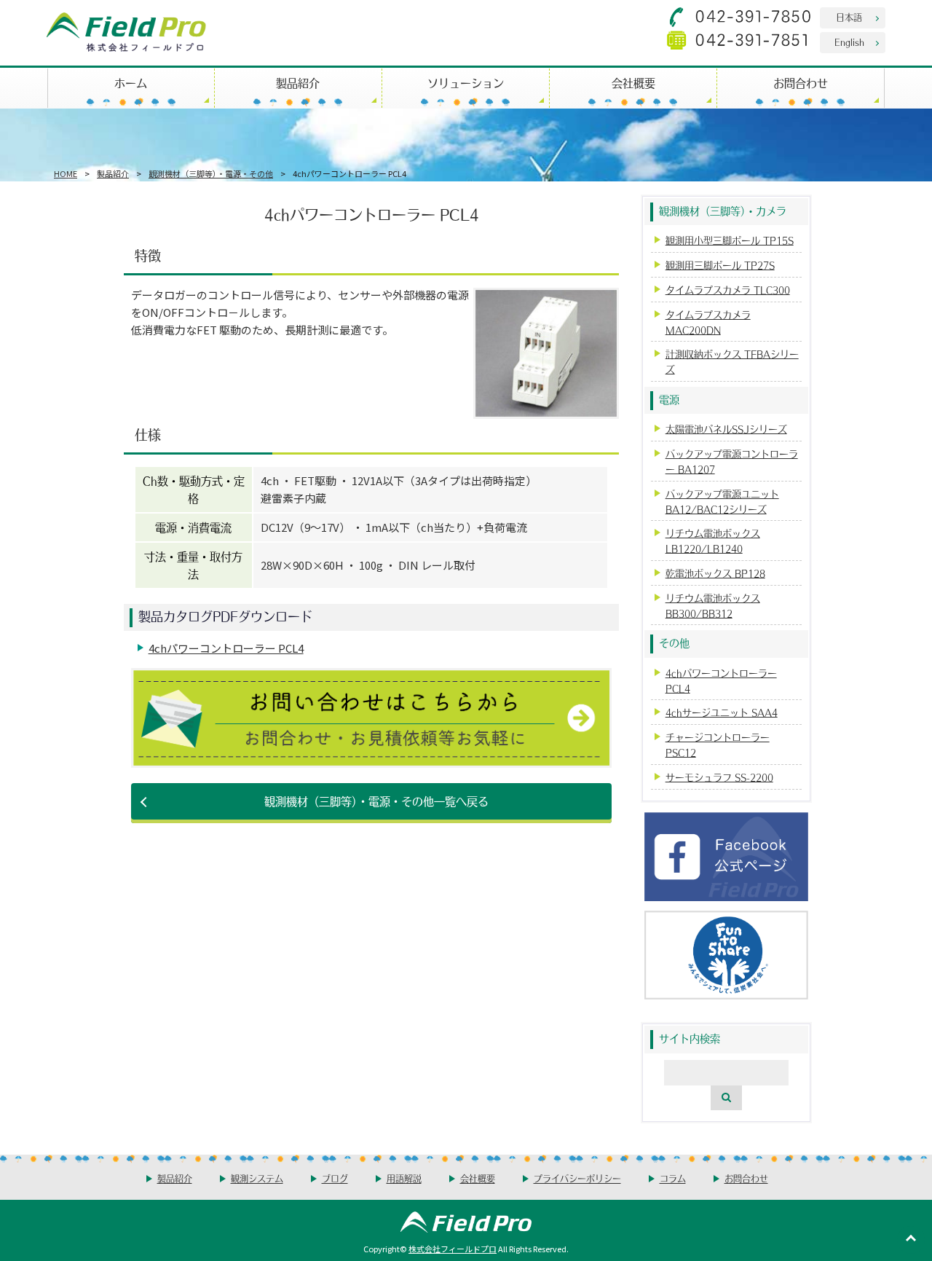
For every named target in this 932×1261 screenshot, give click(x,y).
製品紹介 (298, 83)
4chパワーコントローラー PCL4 (226, 648)
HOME (65, 173)
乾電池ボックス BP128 (715, 573)
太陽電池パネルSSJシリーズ (726, 429)
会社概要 (633, 83)
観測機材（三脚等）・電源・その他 (211, 173)
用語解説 (404, 1178)
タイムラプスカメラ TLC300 (728, 289)
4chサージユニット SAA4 (722, 712)
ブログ (335, 1178)
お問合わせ (800, 83)
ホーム (130, 83)
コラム (673, 1178)
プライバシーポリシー (577, 1178)
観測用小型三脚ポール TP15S (730, 240)
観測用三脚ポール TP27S (720, 265)
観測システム (257, 1178)
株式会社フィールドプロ (452, 1248)
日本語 (849, 17)
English (849, 41)
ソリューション (465, 83)
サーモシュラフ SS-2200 (719, 777)
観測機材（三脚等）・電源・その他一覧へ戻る (376, 801)
